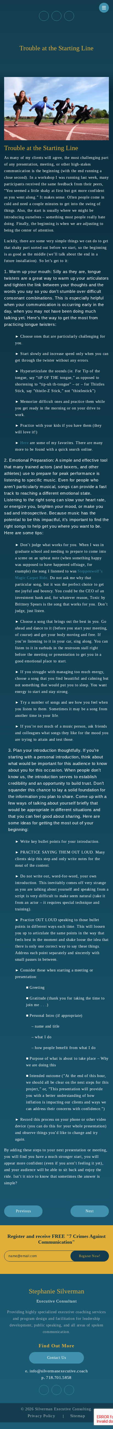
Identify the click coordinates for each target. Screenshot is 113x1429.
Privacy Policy (41, 1416)
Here (24, 443)
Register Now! (89, 1256)
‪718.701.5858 (59, 1377)
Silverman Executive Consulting (63, 1409)
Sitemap (77, 1416)
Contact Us (56, 1358)
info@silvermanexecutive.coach (59, 1371)
